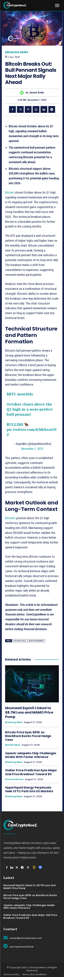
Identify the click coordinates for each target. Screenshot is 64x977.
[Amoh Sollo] (23, 93)
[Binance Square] (34, 867)
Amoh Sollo (37, 92)
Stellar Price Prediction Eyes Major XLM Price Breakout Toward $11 (31, 772)
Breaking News (16, 52)
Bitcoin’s (10, 518)
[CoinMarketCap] (40, 867)
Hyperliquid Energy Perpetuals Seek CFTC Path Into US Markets (29, 789)
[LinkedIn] (11, 867)
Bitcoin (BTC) (20, 641)
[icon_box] (22, 937)
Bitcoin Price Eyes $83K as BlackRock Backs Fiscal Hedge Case (28, 736)
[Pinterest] (28, 109)
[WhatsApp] (36, 109)
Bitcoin (9, 192)
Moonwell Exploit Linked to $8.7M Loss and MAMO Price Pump (29, 712)
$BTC (11, 393)
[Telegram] (51, 109)
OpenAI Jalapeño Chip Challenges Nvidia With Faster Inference (30, 755)
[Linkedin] (43, 109)
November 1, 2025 (32, 448)
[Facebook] (12, 109)
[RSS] (17, 867)
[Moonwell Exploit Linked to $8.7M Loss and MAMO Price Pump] (32, 684)
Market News (12, 745)
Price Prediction (14, 779)
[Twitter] (20, 109)
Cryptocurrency (36, 641)
